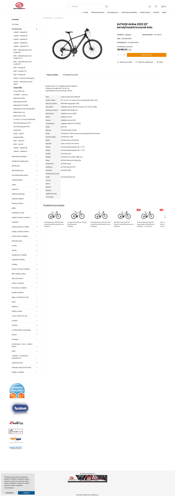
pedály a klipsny (18, 292)
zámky (14, 250)
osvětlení (15, 222)
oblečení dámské (18, 194)
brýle (13, 351)
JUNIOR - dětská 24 (20, 39)
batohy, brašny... (18, 203)
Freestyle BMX (18, 137)
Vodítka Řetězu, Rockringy (21, 330)
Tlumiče (15, 325)
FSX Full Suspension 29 (21, 127)
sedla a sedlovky (18, 283)
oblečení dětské (18, 199)
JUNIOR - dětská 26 (20, 43)
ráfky (13, 302)
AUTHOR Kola (17, 29)
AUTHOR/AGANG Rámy (20, 175)
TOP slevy (15, 24)
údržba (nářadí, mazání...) (21, 217)
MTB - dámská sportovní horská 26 (22, 51)
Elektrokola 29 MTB (20, 102)
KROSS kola (16, 166)
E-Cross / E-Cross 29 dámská (24, 119)
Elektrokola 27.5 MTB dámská (24, 109)
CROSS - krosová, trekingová (23, 78)
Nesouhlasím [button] (9, 493)
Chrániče (15, 339)
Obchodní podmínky (129, 12)
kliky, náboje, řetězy (19, 274)
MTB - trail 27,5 (18, 141)
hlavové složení (17, 278)
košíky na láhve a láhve (20, 232)
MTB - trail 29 (18, 144)
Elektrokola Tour (19, 112)
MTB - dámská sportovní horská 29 (22, 63)
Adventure (17, 130)
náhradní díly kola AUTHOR (21, 367)
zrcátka (14, 321)
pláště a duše (17, 311)
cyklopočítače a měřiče (20, 227)
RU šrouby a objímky (19, 288)
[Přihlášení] (150, 6)
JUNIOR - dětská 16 (20, 32)
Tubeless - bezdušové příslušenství (20, 357)
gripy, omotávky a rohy (20, 297)
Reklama (15, 307)
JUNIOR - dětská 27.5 (21, 46)
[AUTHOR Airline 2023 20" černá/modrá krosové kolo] (77, 44)
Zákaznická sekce (97, 12)
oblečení (15, 189)
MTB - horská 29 (19, 75)
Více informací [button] (9, 487)
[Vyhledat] (68, 6)
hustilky (14, 264)
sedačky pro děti (18, 213)
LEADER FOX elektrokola (20, 161)
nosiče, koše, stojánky (20, 236)
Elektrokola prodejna (19, 156)
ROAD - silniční (18, 134)
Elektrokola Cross (19, 116)
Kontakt (156, 12)
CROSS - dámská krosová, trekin (23, 83)
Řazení (14, 335)
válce (14, 185)
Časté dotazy (145, 12)
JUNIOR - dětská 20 (20, 36)
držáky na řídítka (18, 372)
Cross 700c (17, 88)
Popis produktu (52, 75)
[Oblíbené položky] (156, 6)
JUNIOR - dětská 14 (20, 151)
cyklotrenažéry (17, 180)
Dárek (164, 12)
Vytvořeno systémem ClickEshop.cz (87, 495)
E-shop (85, 12)
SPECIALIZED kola (17, 171)
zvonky (14, 246)
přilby (14, 208)
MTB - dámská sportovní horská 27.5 (22, 57)
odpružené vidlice (18, 260)
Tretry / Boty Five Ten (19, 316)
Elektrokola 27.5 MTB (20, 105)
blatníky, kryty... (17, 241)
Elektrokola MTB (19, 98)
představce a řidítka (19, 255)
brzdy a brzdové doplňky (21, 269)
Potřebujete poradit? (70, 75)
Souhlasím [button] (26, 493)
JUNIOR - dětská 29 (20, 148)
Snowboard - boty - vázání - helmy (22, 345)
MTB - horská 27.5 (20, 71)
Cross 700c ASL (19, 91)
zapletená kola (17, 363)
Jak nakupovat (112, 12)
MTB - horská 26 (19, 68)
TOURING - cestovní (20, 95)
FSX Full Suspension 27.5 (22, 123)
